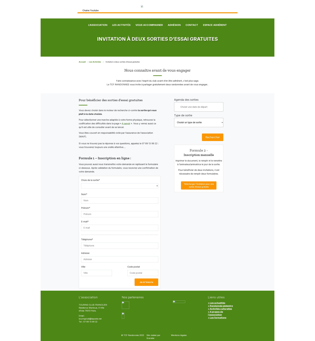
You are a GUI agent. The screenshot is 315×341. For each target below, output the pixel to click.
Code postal (133, 266)
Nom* (84, 194)
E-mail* (85, 221)
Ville (83, 266)
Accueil (82, 62)
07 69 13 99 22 (90, 322)
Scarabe (150, 338)
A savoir (126, 123)
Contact (192, 25)
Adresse (85, 253)
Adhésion (174, 25)
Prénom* (85, 208)
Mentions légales (179, 335)
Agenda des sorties (186, 99)
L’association (97, 25)
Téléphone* (87, 239)
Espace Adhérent (215, 25)
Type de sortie (183, 115)
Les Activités (121, 25)
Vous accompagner (149, 25)
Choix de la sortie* (90, 180)
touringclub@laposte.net (90, 319)
